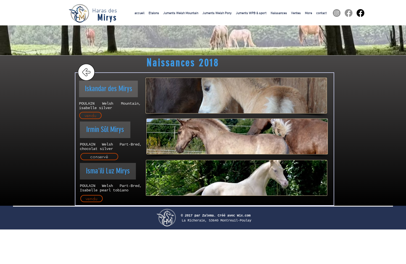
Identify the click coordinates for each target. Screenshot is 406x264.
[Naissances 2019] (86, 72)
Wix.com (244, 216)
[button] (108, 89)
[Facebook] (348, 13)
